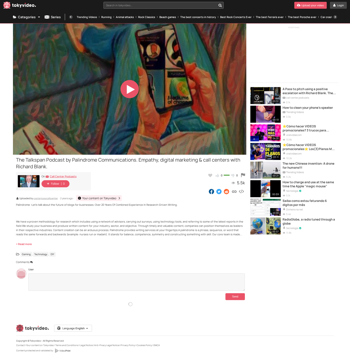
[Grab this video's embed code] (241, 191)
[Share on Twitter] (219, 191)
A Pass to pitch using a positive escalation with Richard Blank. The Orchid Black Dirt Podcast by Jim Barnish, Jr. (308, 91)
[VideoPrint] (62, 350)
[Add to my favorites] (210, 175)
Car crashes (328, 17)
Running (106, 17)
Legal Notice (86, 345)
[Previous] (71, 17)
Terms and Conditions (66, 345)
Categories (27, 17)
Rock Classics (146, 17)
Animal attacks (125, 17)
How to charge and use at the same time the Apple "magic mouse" (308, 184)
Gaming (26, 254)
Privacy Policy (128, 345)
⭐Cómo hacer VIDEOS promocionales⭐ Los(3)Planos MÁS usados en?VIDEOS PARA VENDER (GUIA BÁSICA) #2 (309, 147)
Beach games (167, 17)
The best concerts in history (198, 17)
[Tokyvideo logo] (19, 6)
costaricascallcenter (45, 198)
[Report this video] (243, 175)
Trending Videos (87, 17)
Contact (20, 345)
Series (56, 17)
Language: (73, 328)
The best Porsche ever (302, 17)
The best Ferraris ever (270, 17)
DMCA (157, 345)
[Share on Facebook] (211, 191)
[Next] (335, 17)
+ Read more (24, 244)
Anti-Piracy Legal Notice (106, 345)
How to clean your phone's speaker (308, 108)
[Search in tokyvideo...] (220, 5)
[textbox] (160, 5)
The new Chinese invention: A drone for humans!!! (308, 166)
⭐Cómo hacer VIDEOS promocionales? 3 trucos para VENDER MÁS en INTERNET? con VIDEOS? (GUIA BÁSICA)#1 (306, 128)
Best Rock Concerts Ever (236, 17)
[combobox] (164, 5)
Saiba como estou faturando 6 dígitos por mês (305, 203)
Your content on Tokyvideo (40, 345)
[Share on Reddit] (227, 191)
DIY (52, 254)
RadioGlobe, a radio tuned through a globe (309, 221)
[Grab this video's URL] (234, 191)
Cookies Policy (144, 345)
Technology (40, 254)
